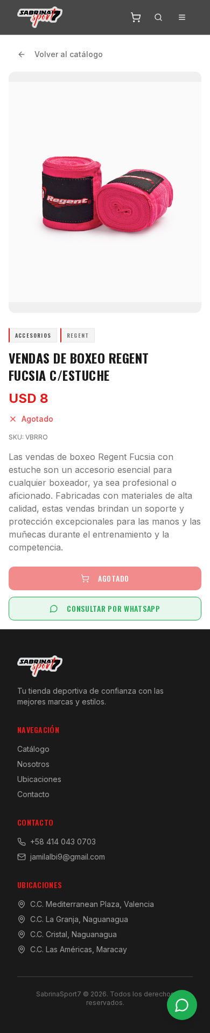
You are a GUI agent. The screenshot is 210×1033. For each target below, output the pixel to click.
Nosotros (33, 764)
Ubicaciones (39, 779)
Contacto (33, 794)
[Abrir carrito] (135, 17)
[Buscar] (158, 17)
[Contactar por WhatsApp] (182, 1005)
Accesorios (33, 335)
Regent (78, 335)
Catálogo (33, 748)
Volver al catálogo (68, 54)
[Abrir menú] (182, 17)
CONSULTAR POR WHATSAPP (113, 608)
